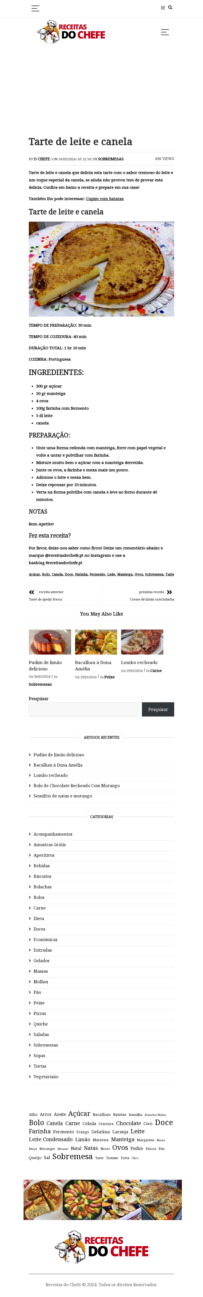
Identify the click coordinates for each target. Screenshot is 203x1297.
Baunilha (135, 1114)
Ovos (139, 574)
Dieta (39, 918)
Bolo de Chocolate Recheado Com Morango (77, 785)
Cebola (89, 1123)
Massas (41, 971)
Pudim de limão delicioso (45, 665)
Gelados (41, 961)
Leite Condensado (51, 1139)
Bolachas (43, 887)
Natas (91, 1147)
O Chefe (42, 158)
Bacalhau (102, 1114)
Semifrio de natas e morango (63, 796)
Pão (37, 992)
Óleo (135, 1158)
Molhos (41, 982)
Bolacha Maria (155, 1115)
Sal (47, 1157)
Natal (76, 1148)
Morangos (47, 1149)
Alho (33, 1114)
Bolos (39, 897)
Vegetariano (46, 1077)
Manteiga (124, 574)
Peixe (109, 676)
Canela (57, 574)
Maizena (101, 1139)
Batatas (119, 1114)
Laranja (120, 1132)
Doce (69, 574)
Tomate (112, 1157)
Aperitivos (44, 855)
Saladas (41, 1034)
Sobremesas (111, 158)
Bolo (46, 574)
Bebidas (42, 866)
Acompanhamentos (53, 834)
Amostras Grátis (50, 845)
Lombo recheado (139, 662)
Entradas (43, 950)
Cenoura (106, 1123)
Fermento (97, 574)
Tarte (169, 574)
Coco (148, 1123)
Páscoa (151, 1148)
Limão (82, 1139)
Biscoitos (42, 876)
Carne (156, 670)
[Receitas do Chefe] (102, 1236)
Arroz (46, 1114)
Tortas (40, 1066)
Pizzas (40, 1013)
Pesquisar (39, 698)
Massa (160, 1140)
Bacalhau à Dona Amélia (58, 765)
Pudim (137, 1148)
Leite (111, 574)
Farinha (81, 574)
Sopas (39, 1055)
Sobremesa (154, 574)
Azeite (60, 1114)
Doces (39, 929)
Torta (125, 1157)
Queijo (35, 1157)
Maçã (33, 1149)
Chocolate (128, 1123)
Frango (82, 1131)
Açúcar (34, 574)
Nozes (105, 1149)
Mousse (62, 1149)
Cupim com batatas (105, 198)
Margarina (145, 1140)
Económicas (45, 939)
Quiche (41, 1024)
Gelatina (100, 1132)
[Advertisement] (101, 91)
